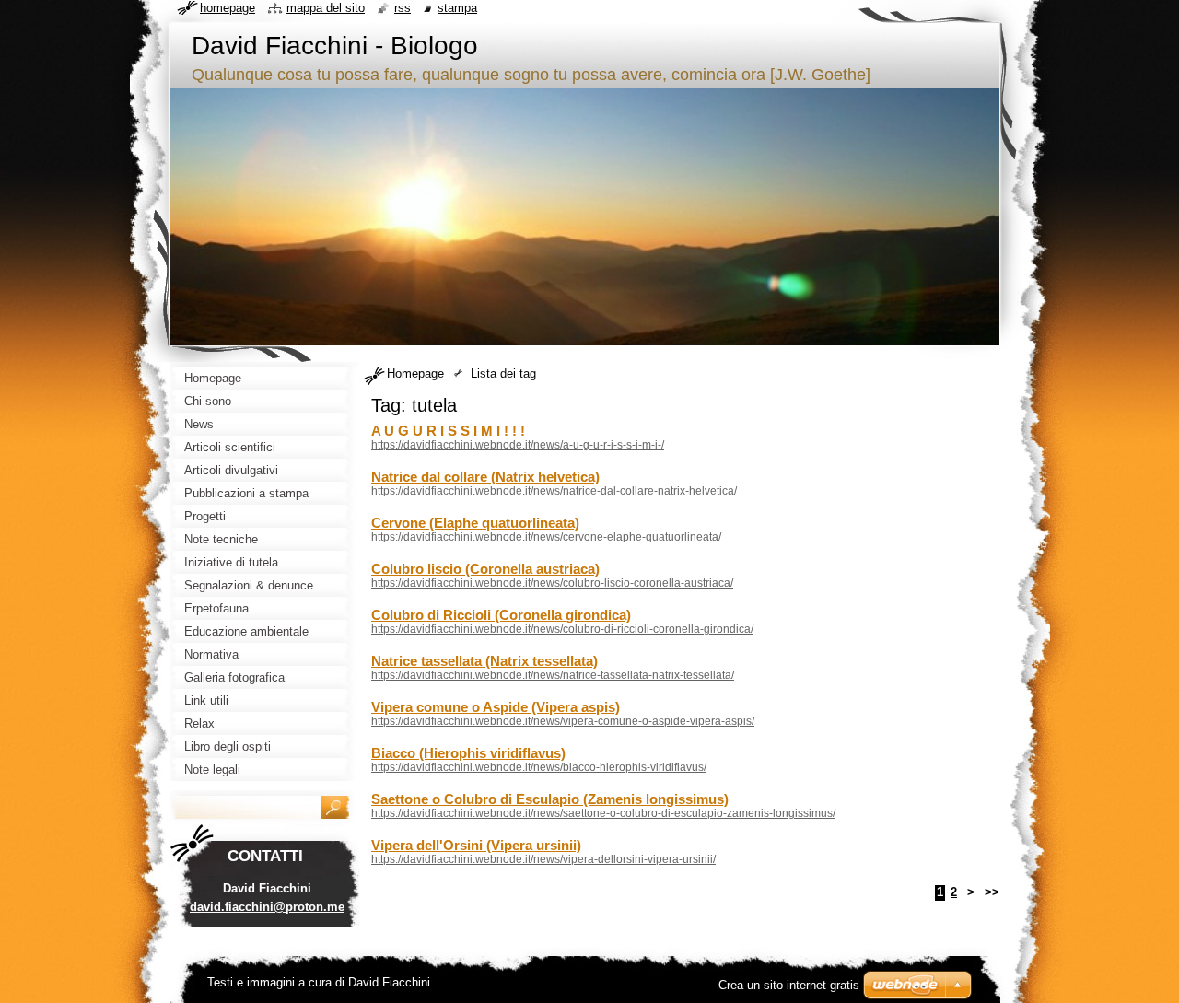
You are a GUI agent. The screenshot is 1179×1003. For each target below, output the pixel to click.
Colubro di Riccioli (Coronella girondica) (501, 615)
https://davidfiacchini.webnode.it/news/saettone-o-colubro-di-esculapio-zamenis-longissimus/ (603, 813)
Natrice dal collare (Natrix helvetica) (485, 476)
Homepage (415, 373)
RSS (402, 8)
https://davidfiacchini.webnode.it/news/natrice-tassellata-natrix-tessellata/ (552, 675)
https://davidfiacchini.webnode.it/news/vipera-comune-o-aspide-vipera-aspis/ (562, 721)
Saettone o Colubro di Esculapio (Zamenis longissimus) (550, 799)
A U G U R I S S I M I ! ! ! (448, 430)
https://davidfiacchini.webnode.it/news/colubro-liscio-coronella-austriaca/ (552, 583)
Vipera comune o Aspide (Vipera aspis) (495, 707)
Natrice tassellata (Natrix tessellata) (484, 661)
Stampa (457, 8)
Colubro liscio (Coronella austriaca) (485, 569)
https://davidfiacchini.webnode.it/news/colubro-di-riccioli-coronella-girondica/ (562, 629)
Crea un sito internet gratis (788, 985)
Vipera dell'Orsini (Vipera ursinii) (476, 845)
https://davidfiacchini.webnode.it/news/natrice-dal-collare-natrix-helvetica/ (554, 490)
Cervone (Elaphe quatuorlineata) (475, 523)
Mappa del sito (325, 8)
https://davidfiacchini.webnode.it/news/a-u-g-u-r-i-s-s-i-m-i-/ (517, 444)
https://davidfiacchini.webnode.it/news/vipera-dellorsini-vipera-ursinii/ (543, 859)
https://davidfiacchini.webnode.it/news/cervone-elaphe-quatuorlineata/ (546, 536)
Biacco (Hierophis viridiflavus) (468, 753)
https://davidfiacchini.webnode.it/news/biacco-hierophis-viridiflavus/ (538, 767)
